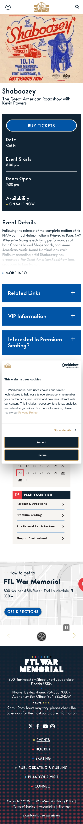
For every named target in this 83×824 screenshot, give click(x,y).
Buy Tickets (41, 126)
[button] (8, 635)
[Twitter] (30, 726)
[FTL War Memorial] (41, 7)
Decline (41, 455)
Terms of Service (24, 807)
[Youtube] (45, 726)
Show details (62, 430)
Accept (41, 442)
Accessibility (47, 807)
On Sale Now (22, 204)
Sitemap (64, 807)
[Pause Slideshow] (66, 627)
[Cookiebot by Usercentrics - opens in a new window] (62, 365)
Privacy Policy (65, 801)
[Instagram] (52, 726)
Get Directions (23, 612)
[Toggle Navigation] (8, 7)
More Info (16, 273)
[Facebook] (38, 726)
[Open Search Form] (77, 7)
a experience (41, 815)
